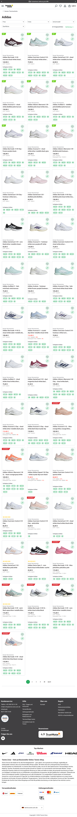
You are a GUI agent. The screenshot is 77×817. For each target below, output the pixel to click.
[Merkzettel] (60, 6)
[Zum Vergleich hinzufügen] (22, 39)
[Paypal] (56, 792)
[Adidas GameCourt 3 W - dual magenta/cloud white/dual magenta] (38, 364)
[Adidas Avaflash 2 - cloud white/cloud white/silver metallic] (13, 364)
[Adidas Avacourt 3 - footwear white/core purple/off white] (38, 227)
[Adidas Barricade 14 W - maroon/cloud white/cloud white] (13, 42)
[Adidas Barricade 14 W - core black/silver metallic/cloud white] (63, 593)
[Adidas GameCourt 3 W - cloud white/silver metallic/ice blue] (63, 42)
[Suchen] (55, 5)
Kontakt (42, 704)
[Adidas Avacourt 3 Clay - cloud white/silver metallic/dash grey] (13, 411)
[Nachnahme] (41, 798)
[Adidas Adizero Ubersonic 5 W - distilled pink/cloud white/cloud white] (38, 89)
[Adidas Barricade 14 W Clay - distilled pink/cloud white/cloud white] (63, 179)
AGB (59, 704)
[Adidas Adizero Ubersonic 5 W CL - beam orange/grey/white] (13, 457)
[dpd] (5, 793)
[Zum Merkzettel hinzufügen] (22, 35)
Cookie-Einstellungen (3, 729)
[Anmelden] (64, 5)
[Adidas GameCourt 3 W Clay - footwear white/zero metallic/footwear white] (13, 179)
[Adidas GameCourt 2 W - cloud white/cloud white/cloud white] (63, 506)
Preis (4, 22)
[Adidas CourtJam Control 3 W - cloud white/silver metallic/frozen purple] (63, 227)
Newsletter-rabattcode (64, 712)
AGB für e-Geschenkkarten (65, 715)
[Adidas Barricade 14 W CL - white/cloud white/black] (38, 593)
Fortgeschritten (58, 27)
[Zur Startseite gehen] (9, 6)
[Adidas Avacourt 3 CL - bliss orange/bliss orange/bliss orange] (63, 411)
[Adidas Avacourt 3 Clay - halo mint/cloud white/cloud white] (63, 271)
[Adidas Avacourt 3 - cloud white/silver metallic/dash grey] (38, 134)
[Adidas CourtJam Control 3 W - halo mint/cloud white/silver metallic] (38, 42)
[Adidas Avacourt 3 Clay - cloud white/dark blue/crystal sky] (38, 411)
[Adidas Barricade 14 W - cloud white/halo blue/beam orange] (13, 641)
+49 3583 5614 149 (11, 704)
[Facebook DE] (3, 738)
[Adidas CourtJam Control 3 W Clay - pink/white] (38, 506)
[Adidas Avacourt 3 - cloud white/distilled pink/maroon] (13, 89)
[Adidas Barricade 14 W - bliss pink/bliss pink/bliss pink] (63, 550)
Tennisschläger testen (28, 719)
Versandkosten (26, 709)
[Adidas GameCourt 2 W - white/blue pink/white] (13, 550)
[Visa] (41, 792)
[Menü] (2, 5)
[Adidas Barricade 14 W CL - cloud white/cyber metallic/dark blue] (13, 315)
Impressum (61, 710)
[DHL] (12, 793)
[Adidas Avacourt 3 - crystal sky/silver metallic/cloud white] (38, 315)
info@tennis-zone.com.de (12, 707)
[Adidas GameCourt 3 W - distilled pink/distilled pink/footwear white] (38, 179)
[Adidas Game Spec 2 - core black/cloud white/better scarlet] (38, 550)
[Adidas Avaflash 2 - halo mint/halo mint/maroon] (13, 271)
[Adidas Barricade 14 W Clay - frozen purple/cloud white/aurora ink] (13, 134)
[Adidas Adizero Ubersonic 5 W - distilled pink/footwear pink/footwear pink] (63, 134)
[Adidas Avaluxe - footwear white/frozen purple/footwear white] (38, 271)
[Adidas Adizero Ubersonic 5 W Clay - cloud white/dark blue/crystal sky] (63, 364)
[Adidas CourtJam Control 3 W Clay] (13, 506)
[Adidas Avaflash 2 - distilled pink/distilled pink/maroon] (63, 89)
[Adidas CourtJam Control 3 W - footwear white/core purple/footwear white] (63, 315)
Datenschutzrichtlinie (64, 707)
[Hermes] (20, 793)
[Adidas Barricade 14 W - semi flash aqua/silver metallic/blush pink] (13, 593)
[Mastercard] (49, 792)
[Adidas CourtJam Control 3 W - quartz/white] (63, 457)
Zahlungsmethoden (28, 712)
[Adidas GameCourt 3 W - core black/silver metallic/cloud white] (13, 227)
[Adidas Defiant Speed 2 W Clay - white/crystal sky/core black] (38, 457)
